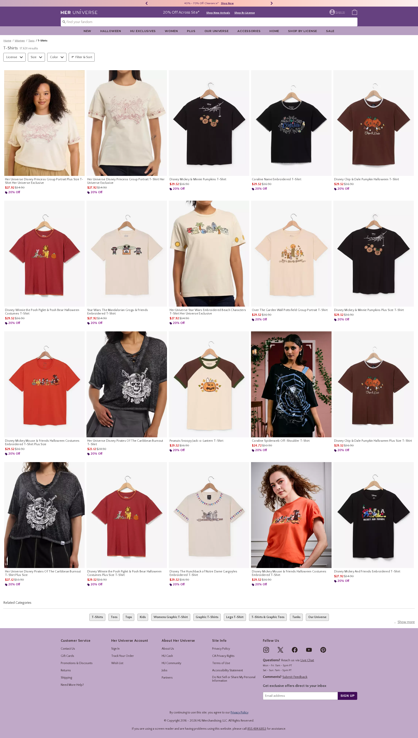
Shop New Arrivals (218, 12)
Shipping (66, 677)
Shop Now (227, 3)
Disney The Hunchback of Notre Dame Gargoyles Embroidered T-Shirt (203, 573)
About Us (168, 648)
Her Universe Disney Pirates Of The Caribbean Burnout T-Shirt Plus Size (43, 573)
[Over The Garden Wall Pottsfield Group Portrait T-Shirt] (291, 254)
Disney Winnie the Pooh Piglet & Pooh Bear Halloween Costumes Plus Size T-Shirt (124, 573)
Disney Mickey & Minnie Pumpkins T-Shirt (198, 179)
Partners (167, 677)
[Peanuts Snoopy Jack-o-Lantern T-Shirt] (209, 384)
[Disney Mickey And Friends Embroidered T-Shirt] (373, 515)
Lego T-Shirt (235, 617)
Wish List (117, 663)
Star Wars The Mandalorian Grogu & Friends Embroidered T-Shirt (117, 311)
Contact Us (68, 648)
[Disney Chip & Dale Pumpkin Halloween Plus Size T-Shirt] (373, 384)
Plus (191, 31)
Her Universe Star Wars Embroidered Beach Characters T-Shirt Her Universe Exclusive (208, 311)
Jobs (164, 670)
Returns (66, 670)
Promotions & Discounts (77, 663)
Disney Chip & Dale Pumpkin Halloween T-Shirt (366, 179)
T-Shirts (97, 617)
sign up (347, 695)
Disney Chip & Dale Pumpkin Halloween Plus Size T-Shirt (373, 441)
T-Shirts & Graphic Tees (267, 617)
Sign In (115, 648)
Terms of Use (221, 663)
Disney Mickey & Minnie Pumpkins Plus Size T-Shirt (369, 310)
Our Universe (217, 31)
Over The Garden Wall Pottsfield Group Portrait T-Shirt (290, 310)
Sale (330, 31)
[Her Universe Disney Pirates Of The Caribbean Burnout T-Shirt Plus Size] (44, 515)
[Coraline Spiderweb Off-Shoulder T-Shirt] (291, 384)
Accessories (248, 31)
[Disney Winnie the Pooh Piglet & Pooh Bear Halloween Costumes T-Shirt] (44, 254)
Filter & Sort (83, 57)
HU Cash (167, 656)
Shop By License (244, 12)
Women (171, 31)
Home (274, 31)
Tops (31, 40)
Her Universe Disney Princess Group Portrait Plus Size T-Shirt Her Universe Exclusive (44, 181)
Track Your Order (122, 656)
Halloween (110, 31)
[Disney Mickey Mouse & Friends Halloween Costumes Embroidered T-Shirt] (291, 515)
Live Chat (307, 660)
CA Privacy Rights (223, 656)
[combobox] (209, 22)
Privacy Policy (221, 648)
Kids (143, 617)
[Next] (271, 3)
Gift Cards (67, 656)
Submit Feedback (294, 677)
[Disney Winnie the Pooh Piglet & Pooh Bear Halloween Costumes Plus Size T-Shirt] (126, 515)
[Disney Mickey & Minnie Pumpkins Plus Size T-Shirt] (373, 254)
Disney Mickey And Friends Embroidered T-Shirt (367, 571)
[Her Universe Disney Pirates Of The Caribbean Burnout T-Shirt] (126, 384)
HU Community (171, 663)
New (87, 31)
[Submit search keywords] (64, 21)
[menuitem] (354, 12)
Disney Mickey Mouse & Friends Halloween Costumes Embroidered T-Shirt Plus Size (42, 442)
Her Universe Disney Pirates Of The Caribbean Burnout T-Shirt (125, 442)
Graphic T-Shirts (207, 617)
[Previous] (146, 3)
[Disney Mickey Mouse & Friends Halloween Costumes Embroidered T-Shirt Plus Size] (44, 384)
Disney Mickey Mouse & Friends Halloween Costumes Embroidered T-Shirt (289, 573)
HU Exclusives (143, 31)
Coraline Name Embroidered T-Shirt (276, 179)
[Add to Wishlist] (80, 74)
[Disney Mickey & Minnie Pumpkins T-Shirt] (209, 123)
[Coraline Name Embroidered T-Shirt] (291, 123)
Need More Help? (72, 685)
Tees (114, 617)
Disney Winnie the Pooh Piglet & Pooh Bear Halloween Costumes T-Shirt (42, 311)
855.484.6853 (256, 729)
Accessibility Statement (227, 670)
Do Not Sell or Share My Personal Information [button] (233, 679)
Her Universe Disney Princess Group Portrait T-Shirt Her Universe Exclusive (126, 181)
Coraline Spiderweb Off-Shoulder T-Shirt (281, 441)
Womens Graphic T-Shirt (171, 617)
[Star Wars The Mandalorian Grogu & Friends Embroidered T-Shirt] (126, 254)
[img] (266, 650)
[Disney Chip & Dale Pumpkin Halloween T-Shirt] (373, 123)
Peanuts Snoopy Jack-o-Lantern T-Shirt (196, 441)
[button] (337, 12)
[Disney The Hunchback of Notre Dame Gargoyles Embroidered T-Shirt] (209, 515)
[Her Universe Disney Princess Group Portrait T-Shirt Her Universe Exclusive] (126, 123)
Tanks (296, 617)
